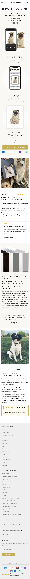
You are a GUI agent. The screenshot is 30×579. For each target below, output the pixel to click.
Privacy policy (5, 451)
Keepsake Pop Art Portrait (9, 501)
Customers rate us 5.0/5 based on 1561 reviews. (18, 574)
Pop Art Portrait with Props (10, 503)
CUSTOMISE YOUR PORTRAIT (15, 147)
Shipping (4, 457)
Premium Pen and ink (7, 435)
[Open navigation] (2, 2)
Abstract (4, 493)
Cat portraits (5, 432)
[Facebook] (3, 535)
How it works (5, 441)
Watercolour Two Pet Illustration (11, 514)
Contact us (5, 449)
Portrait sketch (6, 487)
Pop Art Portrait (6, 479)
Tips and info (5, 512)
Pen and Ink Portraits (8, 482)
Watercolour (5, 474)
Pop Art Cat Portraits (8, 509)
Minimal (4, 495)
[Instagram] (7, 535)
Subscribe (8, 554)
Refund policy (5, 462)
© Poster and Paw (15, 563)
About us (4, 443)
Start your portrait (7, 430)
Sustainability (5, 454)
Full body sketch (6, 490)
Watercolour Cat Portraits (9, 476)
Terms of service (6, 460)
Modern (4, 484)
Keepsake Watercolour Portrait (11, 498)
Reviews (4, 438)
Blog (3, 446)
